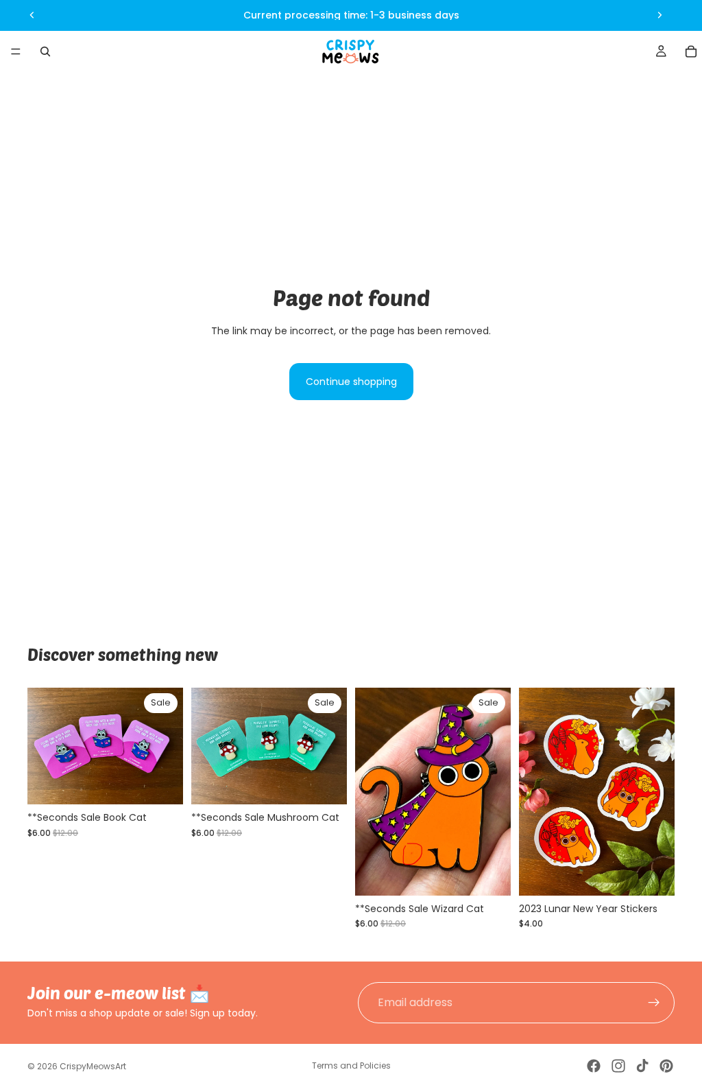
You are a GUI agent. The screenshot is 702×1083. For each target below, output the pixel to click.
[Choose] (653, 874)
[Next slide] (659, 15)
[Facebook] (593, 1066)
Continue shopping (351, 381)
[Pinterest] (666, 1066)
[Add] (161, 783)
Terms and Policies (351, 1065)
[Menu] (16, 51)
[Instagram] (618, 1066)
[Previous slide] (32, 15)
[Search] (45, 51)
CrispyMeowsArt (93, 1066)
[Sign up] (654, 1002)
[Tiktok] (642, 1066)
